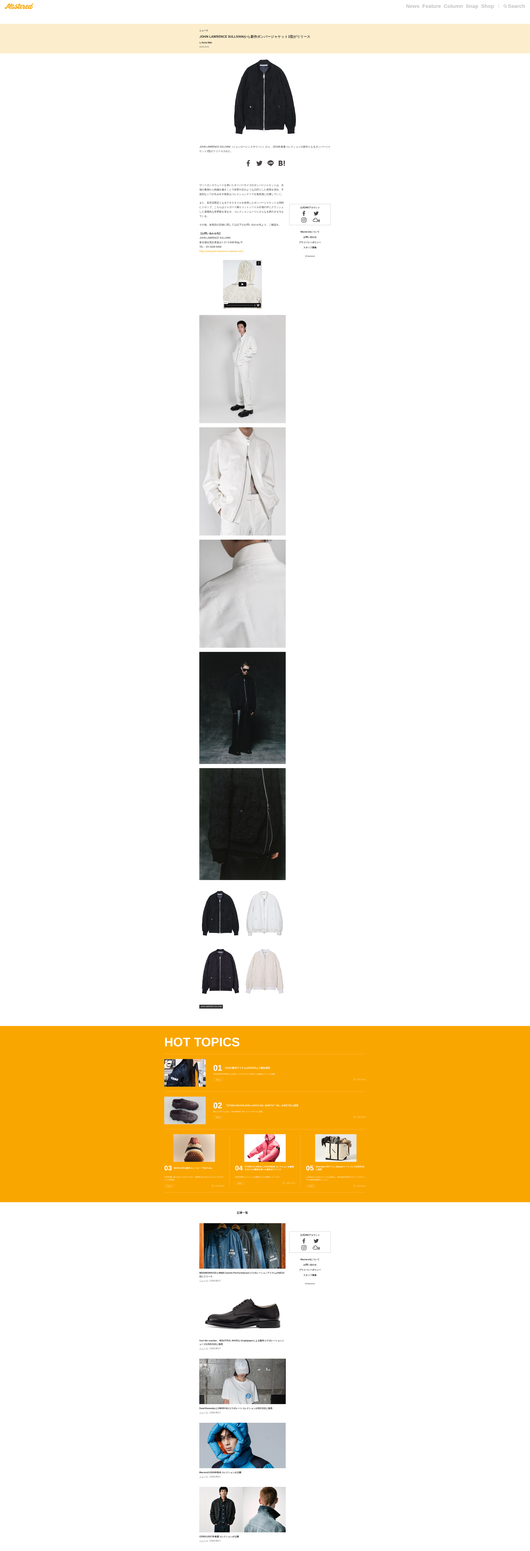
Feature (431, 6)
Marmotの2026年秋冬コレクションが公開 (220, 1472)
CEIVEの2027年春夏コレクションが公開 (219, 1536)
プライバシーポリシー (310, 242)
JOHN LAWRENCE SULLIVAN (211, 1006)
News (413, 6)
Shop (487, 6)
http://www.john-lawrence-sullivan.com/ (221, 251)
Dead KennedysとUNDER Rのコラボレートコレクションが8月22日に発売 (235, 1408)
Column (453, 6)
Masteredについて (310, 232)
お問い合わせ (310, 237)
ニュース (203, 30)
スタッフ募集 (310, 247)
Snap (472, 6)
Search (516, 6)
